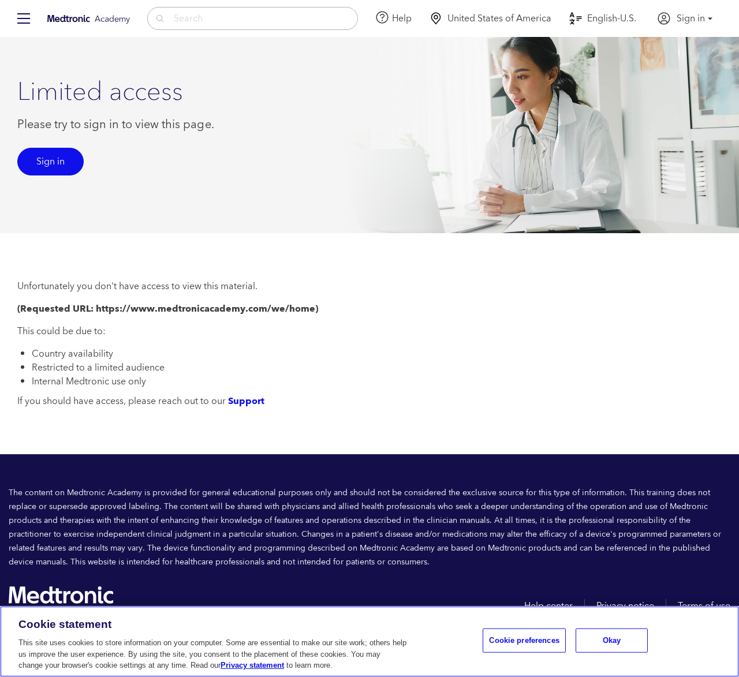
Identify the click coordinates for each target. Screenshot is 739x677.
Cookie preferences (524, 640)
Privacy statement (252, 665)
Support (246, 401)
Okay (612, 640)
